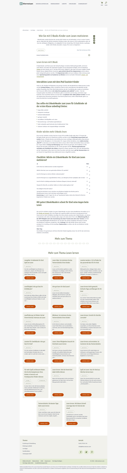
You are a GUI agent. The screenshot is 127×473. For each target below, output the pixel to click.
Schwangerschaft (82, 3)
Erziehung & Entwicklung (42, 3)
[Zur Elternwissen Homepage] (26, 3)
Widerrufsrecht (27, 461)
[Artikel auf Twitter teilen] (94, 38)
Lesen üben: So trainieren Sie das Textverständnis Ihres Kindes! (62, 261)
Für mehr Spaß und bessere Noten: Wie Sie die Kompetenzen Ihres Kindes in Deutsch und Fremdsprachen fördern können (34, 373)
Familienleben (72, 3)
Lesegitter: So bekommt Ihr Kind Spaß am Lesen (34, 261)
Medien (39, 69)
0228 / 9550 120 (83, 443)
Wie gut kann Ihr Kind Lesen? (61, 286)
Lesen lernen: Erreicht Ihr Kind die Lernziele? (90, 316)
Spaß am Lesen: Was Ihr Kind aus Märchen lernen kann (90, 371)
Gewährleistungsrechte (41, 463)
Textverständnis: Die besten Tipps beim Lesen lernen (48, 404)
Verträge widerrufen (28, 463)
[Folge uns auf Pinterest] (92, 452)
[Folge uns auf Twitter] (86, 452)
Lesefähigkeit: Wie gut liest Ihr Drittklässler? (33, 288)
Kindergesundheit (55, 3)
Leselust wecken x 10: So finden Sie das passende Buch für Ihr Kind (90, 261)
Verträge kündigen (57, 461)
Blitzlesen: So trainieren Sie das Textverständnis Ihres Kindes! (61, 316)
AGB (42, 461)
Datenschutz (35, 461)
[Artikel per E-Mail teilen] (94, 40)
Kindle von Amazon (44, 213)
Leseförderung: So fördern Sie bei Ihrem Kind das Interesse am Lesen (34, 316)
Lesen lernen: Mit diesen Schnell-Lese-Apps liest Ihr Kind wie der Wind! (76, 405)
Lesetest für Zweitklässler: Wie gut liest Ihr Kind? (34, 343)
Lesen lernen (40, 30)
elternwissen (26, 30)
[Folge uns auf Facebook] (81, 452)
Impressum (48, 461)
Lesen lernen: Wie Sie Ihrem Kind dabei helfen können (62, 371)
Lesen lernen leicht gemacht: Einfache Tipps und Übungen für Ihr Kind (91, 289)
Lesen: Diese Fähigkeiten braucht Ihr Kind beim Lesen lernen (63, 343)
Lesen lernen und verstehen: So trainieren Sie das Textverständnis (90, 343)
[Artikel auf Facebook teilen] (94, 36)
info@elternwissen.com (85, 446)
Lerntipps (64, 3)
